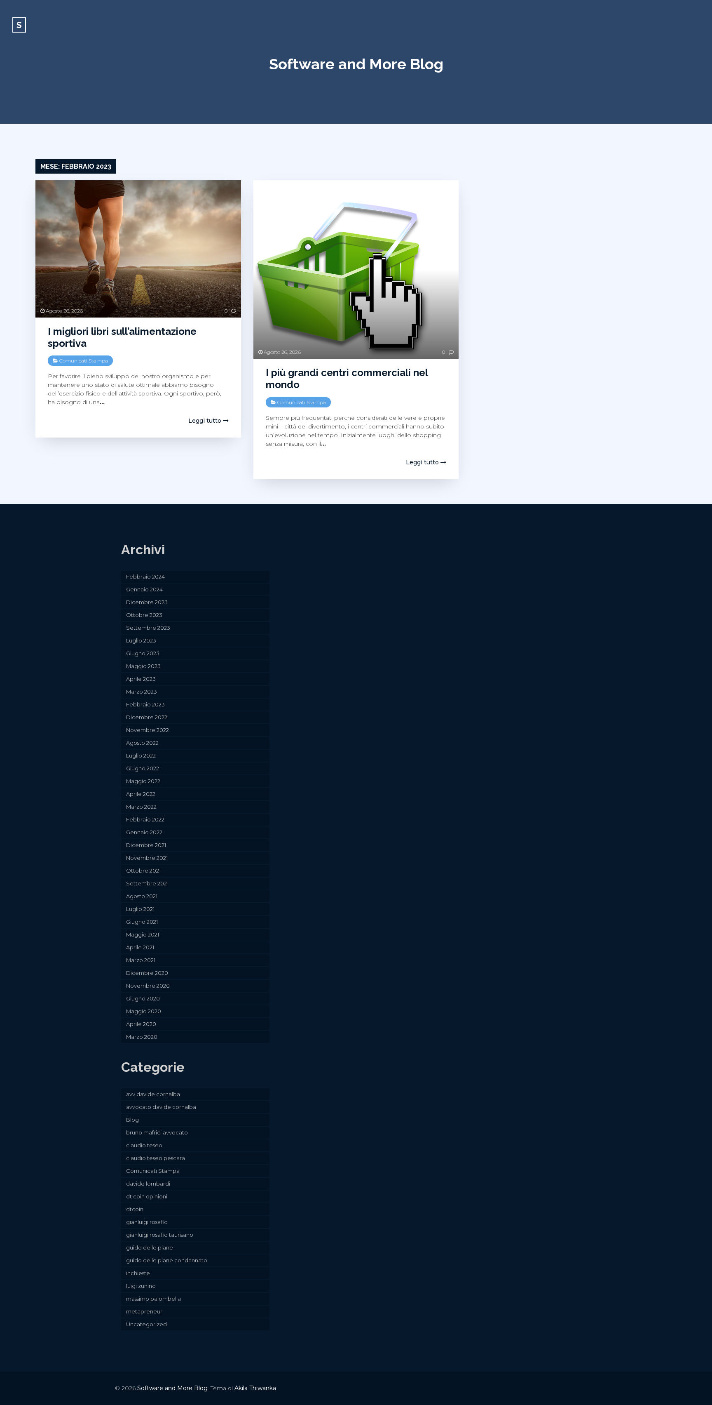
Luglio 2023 (141, 640)
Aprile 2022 (140, 794)
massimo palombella (153, 1298)
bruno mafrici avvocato (157, 1132)
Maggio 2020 (143, 1011)
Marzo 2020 (141, 1036)
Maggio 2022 (143, 781)
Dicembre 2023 (147, 602)
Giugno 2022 (142, 768)
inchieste (138, 1273)
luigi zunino (141, 1286)
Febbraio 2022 (145, 819)
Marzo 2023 (141, 691)
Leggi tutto (205, 420)
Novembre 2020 (148, 985)
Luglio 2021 (140, 909)
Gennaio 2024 (144, 589)
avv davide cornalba (153, 1094)
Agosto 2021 (141, 896)
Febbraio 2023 (145, 704)
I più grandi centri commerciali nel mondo (347, 379)
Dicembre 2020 (147, 973)
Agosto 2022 (142, 742)
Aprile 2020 (141, 1024)
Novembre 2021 (147, 857)
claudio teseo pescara (155, 1158)
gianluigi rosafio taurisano (159, 1234)
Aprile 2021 (140, 947)
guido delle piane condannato (166, 1260)
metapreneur (144, 1311)
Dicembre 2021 (146, 845)
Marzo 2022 (141, 806)
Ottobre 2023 (144, 615)
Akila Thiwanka (255, 1388)
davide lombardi (148, 1183)
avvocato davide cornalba (161, 1107)
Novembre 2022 (147, 730)
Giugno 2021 (142, 921)
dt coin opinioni (146, 1196)
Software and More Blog (356, 64)
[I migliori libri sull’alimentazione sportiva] (138, 249)
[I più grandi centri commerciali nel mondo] (356, 269)
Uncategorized (146, 1324)
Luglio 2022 (141, 755)
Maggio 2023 (143, 666)
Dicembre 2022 (146, 717)
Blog (132, 1119)
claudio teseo (144, 1145)
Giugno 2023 (142, 653)
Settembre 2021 (147, 883)
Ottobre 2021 (143, 870)
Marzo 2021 (140, 960)
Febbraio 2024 (145, 576)
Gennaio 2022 (144, 832)
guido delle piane (149, 1247)
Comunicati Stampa (83, 361)
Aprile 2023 (141, 678)
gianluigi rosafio (147, 1222)
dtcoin (134, 1209)
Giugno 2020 (143, 998)
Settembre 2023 (148, 627)
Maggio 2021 (142, 934)
